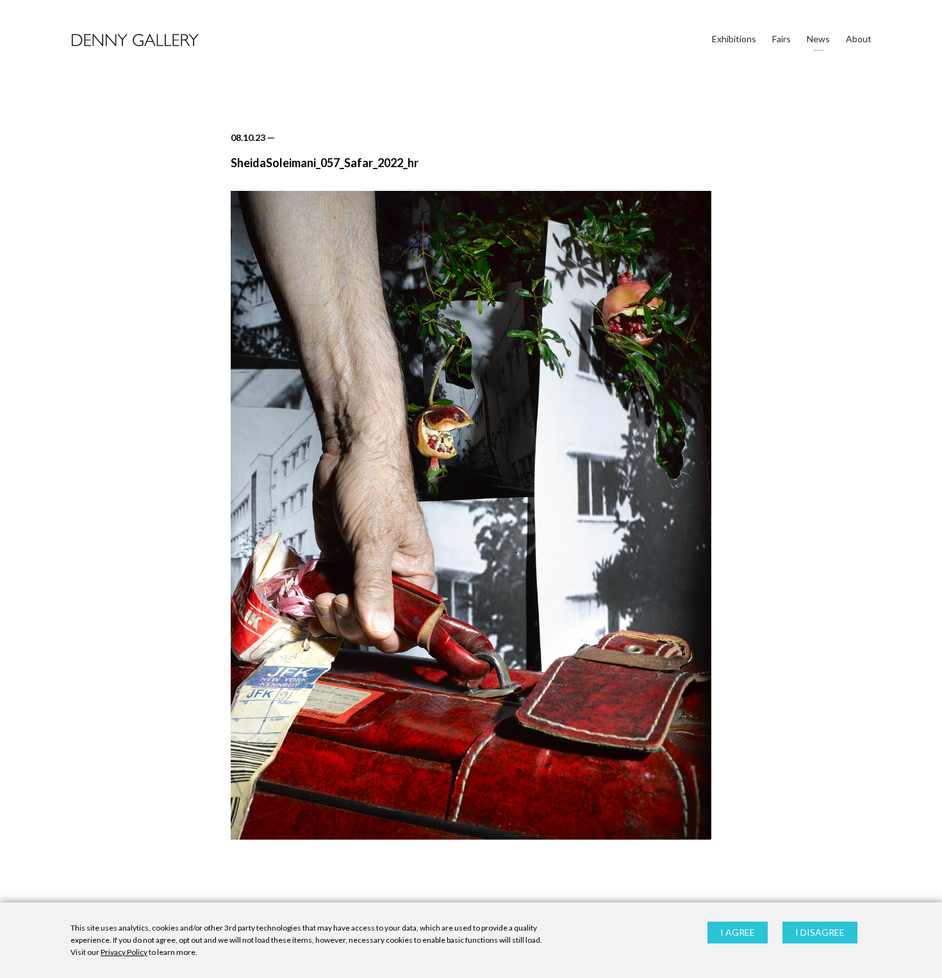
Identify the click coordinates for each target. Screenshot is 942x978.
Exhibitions (734, 38)
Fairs (781, 38)
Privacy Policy (124, 953)
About (859, 38)
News (818, 38)
